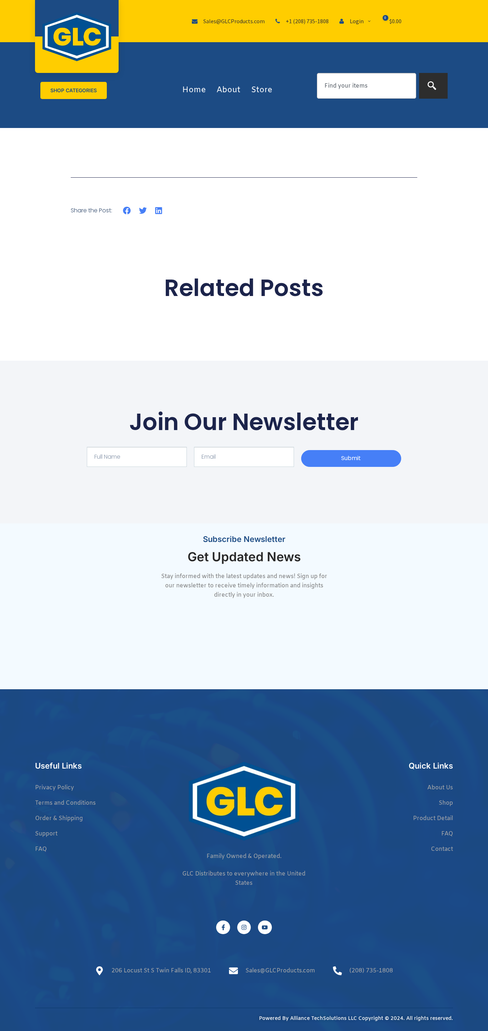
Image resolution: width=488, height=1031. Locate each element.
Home (194, 90)
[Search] (433, 86)
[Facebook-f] (223, 927)
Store (261, 90)
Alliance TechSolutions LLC (323, 1018)
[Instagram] (244, 927)
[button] (127, 210)
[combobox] (366, 86)
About (228, 90)
